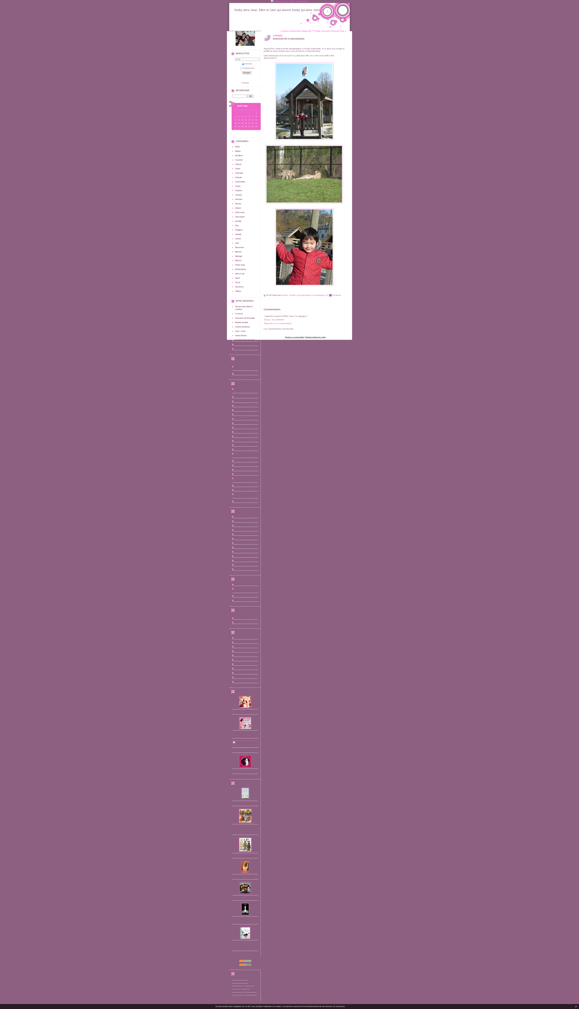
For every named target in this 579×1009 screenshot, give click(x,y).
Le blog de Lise (241, 534)
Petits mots (240, 265)
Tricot (237, 282)
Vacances (239, 287)
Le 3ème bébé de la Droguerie (245, 857)
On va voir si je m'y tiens (245, 474)
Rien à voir (239, 274)
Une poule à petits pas (244, 501)
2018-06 (238, 638)
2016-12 (238, 655)
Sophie (237, 374)
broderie (249, 984)
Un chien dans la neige (245, 340)
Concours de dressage (245, 318)
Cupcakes (245, 804)
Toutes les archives (243, 682)
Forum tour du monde (244, 596)
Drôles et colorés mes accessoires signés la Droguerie (245, 830)
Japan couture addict (244, 419)
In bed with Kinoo (242, 525)
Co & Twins (240, 406)
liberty (236, 987)
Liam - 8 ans (240, 331)
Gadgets (238, 230)
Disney (238, 204)
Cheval (238, 164)
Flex (237, 226)
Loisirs (238, 239)
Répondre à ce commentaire (277, 323)
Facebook (336, 295)
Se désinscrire (248, 68)
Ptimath (238, 552)
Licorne (238, 344)
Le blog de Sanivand (243, 538)
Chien (237, 169)
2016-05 (238, 673)
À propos (245, 83)
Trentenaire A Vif (245, 772)
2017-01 (238, 651)
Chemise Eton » (338, 31)
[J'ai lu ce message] (576, 1006)
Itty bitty (238, 414)
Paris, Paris (240, 349)
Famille (238, 221)
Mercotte (239, 470)
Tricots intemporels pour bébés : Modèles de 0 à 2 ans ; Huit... (245, 946)
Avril (246, 374)
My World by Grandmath (245, 547)
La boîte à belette (242, 436)
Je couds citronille (243, 423)
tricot (245, 987)
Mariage (238, 256)
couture (238, 991)
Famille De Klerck (242, 521)
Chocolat (239, 173)
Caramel (239, 160)
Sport (237, 278)
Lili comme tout (241, 449)
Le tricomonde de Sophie (245, 445)
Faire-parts (240, 217)
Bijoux (238, 151)
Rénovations (240, 269)
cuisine (251, 991)
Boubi (236, 366)
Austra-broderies (242, 327)
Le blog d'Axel (241, 530)
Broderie (239, 156)
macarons (250, 993)
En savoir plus (339, 1006)
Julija (237, 427)
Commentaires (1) (320, 295)
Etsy (237, 622)
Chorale (238, 177)
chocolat (237, 984)
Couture (238, 191)
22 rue (238, 397)
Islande (238, 234)
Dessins (238, 199)
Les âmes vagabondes (245, 878)
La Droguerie (240, 441)
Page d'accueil (322, 31)
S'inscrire (248, 64)
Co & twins (239, 517)
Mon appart (240, 543)
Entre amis (240, 212)
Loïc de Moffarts (242, 569)
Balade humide (241, 322)
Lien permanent (304, 295)
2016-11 (238, 660)
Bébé (237, 147)
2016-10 (238, 664)
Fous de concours (243, 600)
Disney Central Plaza (244, 584)
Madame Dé (240, 461)
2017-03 (238, 642)
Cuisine (238, 195)
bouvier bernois (240, 979)
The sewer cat (241, 490)
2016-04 (238, 677)
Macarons (239, 247)
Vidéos (238, 291)
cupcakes (237, 993)
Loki (237, 243)
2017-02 (238, 647)
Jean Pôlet (239, 565)
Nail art (238, 261)
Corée (237, 186)
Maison (238, 252)
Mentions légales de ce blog (315, 337)
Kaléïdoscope (241, 432)
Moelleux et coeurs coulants (245, 899)
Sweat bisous (241, 336)
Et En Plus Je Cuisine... (245, 713)
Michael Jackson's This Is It (245, 751)
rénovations (240, 981)
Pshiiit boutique (241, 618)
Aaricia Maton (241, 560)
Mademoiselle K (242, 465)
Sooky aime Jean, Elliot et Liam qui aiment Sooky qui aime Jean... (278, 10)
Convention (240, 182)
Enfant (238, 208)
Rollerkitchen (241, 485)
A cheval (239, 314)
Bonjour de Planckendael (289, 39)
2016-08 (238, 668)
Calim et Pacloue (242, 401)
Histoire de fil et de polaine (246, 410)
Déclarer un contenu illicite (294, 337)
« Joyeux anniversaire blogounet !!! (297, 31)
